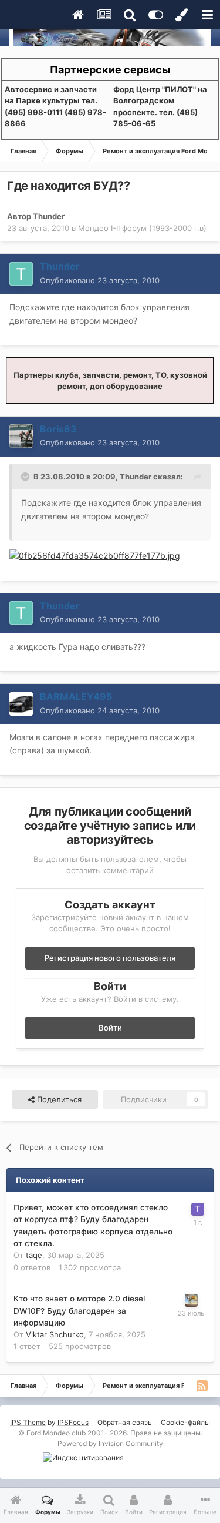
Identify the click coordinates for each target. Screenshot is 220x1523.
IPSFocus (73, 1422)
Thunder (49, 216)
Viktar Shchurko (55, 1334)
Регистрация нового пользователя (110, 957)
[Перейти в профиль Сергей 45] (191, 1300)
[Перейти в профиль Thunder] (21, 274)
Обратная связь (124, 1422)
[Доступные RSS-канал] (202, 1385)
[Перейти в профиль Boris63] (21, 436)
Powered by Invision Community (110, 1443)
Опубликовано (100, 280)
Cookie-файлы (185, 1422)
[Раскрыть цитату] (26, 476)
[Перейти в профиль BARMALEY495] (21, 704)
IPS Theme (28, 1422)
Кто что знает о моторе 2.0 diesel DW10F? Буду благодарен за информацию (79, 1310)
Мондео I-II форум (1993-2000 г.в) (142, 228)
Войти (110, 1027)
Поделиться (58, 1099)
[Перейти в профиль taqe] (197, 1209)
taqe (34, 1255)
